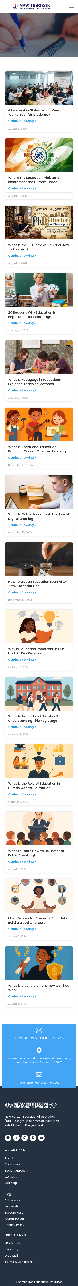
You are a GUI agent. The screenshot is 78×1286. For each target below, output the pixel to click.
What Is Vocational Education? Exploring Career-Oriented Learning (37, 449)
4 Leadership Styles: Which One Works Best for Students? (33, 112)
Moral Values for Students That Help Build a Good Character (37, 920)
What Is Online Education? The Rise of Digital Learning (38, 516)
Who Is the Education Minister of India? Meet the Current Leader (34, 179)
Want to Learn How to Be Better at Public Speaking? (36, 853)
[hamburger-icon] (71, 6)
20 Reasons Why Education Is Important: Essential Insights (32, 314)
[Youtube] (41, 1138)
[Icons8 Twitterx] (16, 1138)
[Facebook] (8, 1138)
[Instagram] (24, 1138)
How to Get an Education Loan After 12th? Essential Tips (37, 583)
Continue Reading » (22, 121)
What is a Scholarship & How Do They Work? (38, 987)
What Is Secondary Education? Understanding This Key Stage (33, 718)
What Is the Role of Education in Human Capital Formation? (34, 785)
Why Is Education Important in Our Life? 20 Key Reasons (36, 651)
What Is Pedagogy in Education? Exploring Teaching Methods (34, 381)
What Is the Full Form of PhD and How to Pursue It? (38, 247)
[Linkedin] (33, 1138)
